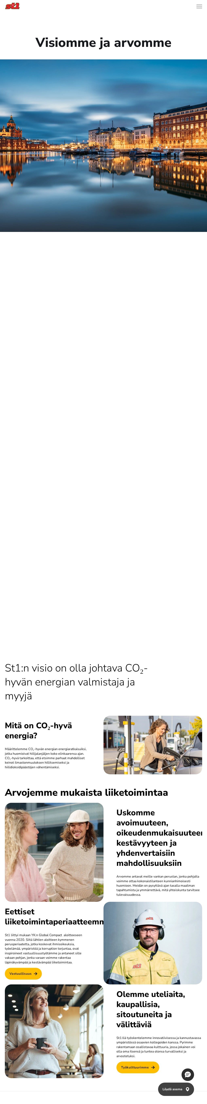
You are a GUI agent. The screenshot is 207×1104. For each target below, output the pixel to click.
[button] (188, 1074)
